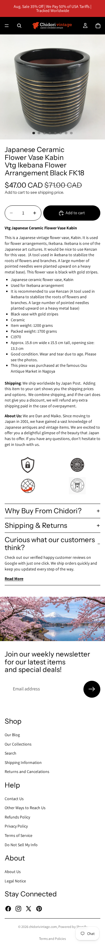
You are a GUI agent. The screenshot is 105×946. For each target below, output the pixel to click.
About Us (13, 871)
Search (10, 753)
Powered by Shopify (72, 926)
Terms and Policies (52, 938)
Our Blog (12, 734)
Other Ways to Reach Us (25, 807)
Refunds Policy (17, 816)
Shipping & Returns (36, 525)
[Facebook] (8, 908)
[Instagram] (18, 908)
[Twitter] (28, 908)
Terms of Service (18, 835)
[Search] (19, 25)
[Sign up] (91, 689)
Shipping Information (23, 762)
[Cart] (98, 25)
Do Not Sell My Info (21, 844)
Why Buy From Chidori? (43, 511)
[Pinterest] (39, 908)
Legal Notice (15, 880)
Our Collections (18, 743)
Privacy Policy (16, 826)
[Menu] (6, 25)
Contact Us (14, 798)
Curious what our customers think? (50, 543)
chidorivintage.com (43, 926)
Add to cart (75, 212)
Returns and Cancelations (27, 771)
